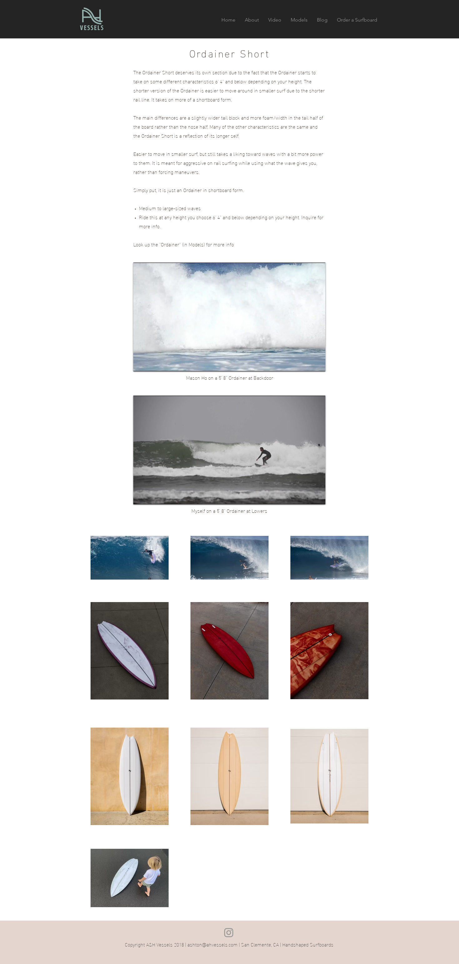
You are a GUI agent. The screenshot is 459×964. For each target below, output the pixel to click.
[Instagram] (229, 933)
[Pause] (141, 363)
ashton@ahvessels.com (212, 944)
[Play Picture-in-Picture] (306, 363)
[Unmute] (152, 363)
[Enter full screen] (317, 363)
